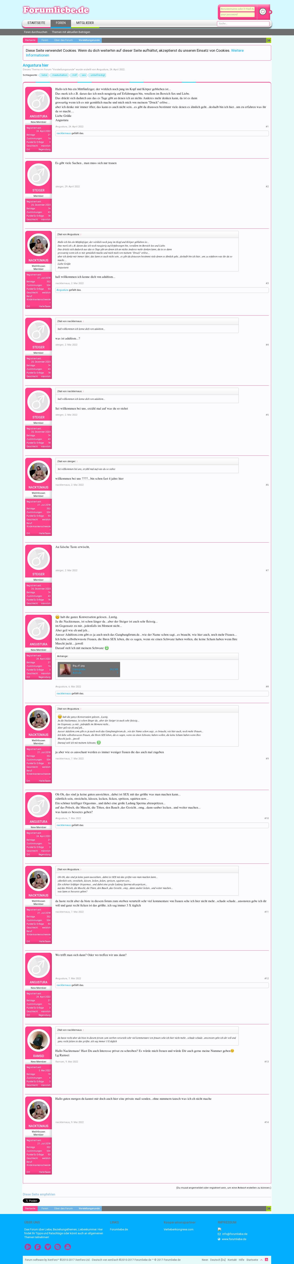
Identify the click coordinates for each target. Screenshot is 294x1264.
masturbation (59, 75)
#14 (267, 1122)
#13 (267, 1061)
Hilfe (241, 1259)
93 (49, 289)
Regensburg (45, 149)
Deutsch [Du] (218, 1259)
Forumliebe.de (119, 1229)
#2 (267, 186)
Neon (205, 1259)
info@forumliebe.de (234, 1234)
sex (84, 75)
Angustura (102, 69)
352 (49, 281)
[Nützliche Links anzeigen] (268, 40)
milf (74, 75)
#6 (267, 484)
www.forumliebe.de (233, 1239)
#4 (267, 344)
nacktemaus (64, 133)
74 (49, 208)
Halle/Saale (45, 306)
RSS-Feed (266, 1259)
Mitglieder (85, 23)
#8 (267, 686)
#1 (267, 126)
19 (49, 1074)
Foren (61, 23)
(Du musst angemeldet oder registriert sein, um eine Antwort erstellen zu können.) (223, 1187)
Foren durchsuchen (35, 32)
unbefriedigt (98, 75)
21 (49, 135)
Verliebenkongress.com (178, 1229)
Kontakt (232, 1259)
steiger (38, 190)
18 (49, 216)
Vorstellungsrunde (63, 69)
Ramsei (38, 1056)
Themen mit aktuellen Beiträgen (71, 32)
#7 (267, 570)
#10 (267, 818)
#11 (267, 911)
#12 (267, 978)
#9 (267, 758)
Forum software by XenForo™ (57, 1259)
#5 (267, 414)
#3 (267, 283)
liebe (44, 75)
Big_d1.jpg (79, 665)
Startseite (36, 23)
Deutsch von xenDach (113, 1259)
